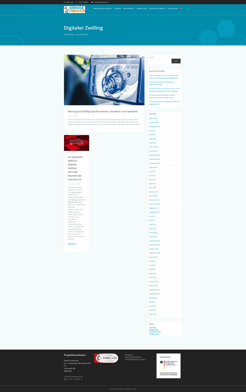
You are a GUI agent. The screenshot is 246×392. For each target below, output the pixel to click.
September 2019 (154, 294)
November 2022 (154, 159)
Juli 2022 (152, 171)
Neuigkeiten (128, 8)
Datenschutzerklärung (133, 357)
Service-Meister (119, 389)
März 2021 (152, 228)
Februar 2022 (153, 192)
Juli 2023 (152, 130)
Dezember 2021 (154, 200)
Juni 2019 (152, 306)
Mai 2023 (152, 135)
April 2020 (152, 273)
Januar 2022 (153, 196)
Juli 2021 (152, 216)
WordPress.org (154, 334)
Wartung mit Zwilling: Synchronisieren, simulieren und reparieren (103, 111)
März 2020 (152, 277)
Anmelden (152, 327)
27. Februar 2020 (74, 184)
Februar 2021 (153, 233)
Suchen (151, 57)
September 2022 (154, 163)
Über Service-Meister (102, 8)
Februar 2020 (153, 282)
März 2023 (152, 143)
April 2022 (152, 184)
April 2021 (152, 224)
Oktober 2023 (154, 122)
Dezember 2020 (154, 241)
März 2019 (152, 314)
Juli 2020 (152, 261)
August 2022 (153, 167)
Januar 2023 (153, 151)
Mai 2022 (152, 179)
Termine (118, 8)
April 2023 (152, 139)
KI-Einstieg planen (156, 8)
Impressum (129, 355)
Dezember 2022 (154, 155)
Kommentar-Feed (155, 332)
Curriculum (172, 8)
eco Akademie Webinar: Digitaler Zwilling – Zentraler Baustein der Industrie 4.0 (75, 168)
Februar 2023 (153, 147)
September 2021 (154, 212)
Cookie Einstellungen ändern (135, 359)
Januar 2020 (153, 286)
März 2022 (152, 188)
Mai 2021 (152, 220)
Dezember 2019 (154, 290)
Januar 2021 (153, 237)
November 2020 (154, 245)
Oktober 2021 (154, 208)
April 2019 (152, 310)
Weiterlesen (72, 244)
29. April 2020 (73, 116)
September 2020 (154, 253)
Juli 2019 (152, 302)
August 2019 (153, 298)
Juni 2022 (152, 175)
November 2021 (154, 204)
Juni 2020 (152, 265)
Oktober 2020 (154, 249)
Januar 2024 (153, 118)
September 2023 (154, 126)
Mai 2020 (152, 269)
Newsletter (142, 8)
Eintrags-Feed (153, 329)
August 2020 (153, 257)
